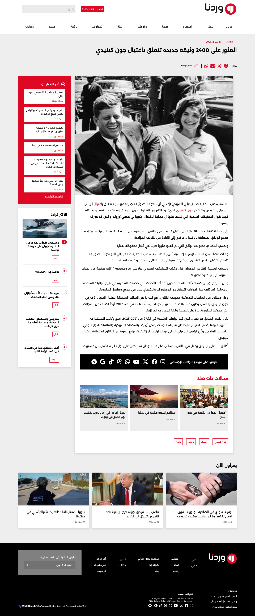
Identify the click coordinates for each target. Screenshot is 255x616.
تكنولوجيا (97, 26)
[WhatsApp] (127, 362)
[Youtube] (136, 362)
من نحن (232, 590)
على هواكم (100, 564)
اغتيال (97, 204)
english (88, 9)
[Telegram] (94, 362)
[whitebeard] (26, 606)
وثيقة (191, 442)
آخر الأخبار (101, 558)
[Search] (73, 9)
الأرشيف (101, 571)
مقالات (29, 26)
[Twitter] (219, 66)
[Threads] (119, 362)
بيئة (119, 26)
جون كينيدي (184, 210)
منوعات (142, 26)
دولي (210, 26)
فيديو (52, 26)
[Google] (102, 362)
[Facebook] (226, 66)
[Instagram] (162, 362)
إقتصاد (187, 26)
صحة (165, 26)
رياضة (74, 26)
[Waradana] (221, 9)
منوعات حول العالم (148, 558)
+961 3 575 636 (185, 598)
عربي (100, 8)
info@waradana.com (162, 598)
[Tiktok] (111, 362)
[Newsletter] (28, 565)
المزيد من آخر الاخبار (54, 196)
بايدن (178, 442)
